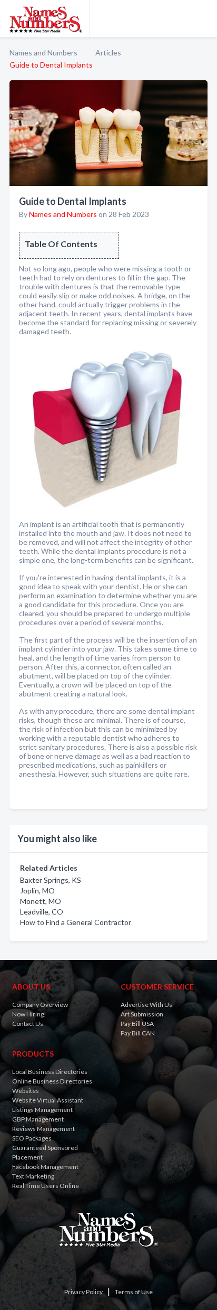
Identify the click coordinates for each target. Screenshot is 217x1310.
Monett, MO (40, 901)
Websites (25, 1091)
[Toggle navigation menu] (203, 18)
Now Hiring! (29, 1014)
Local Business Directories (49, 1072)
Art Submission (142, 1014)
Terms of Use (134, 1292)
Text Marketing (33, 1176)
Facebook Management (45, 1167)
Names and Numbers (43, 52)
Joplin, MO (37, 890)
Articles (108, 52)
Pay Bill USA (137, 1024)
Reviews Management (43, 1129)
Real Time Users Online (45, 1186)
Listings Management (42, 1110)
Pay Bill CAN (138, 1033)
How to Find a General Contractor (75, 922)
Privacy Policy (83, 1292)
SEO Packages (32, 1138)
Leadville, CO (41, 911)
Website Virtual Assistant (47, 1100)
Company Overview (40, 1005)
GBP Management (38, 1119)
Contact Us (27, 1024)
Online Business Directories (52, 1081)
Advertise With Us (146, 1005)
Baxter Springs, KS (50, 879)
